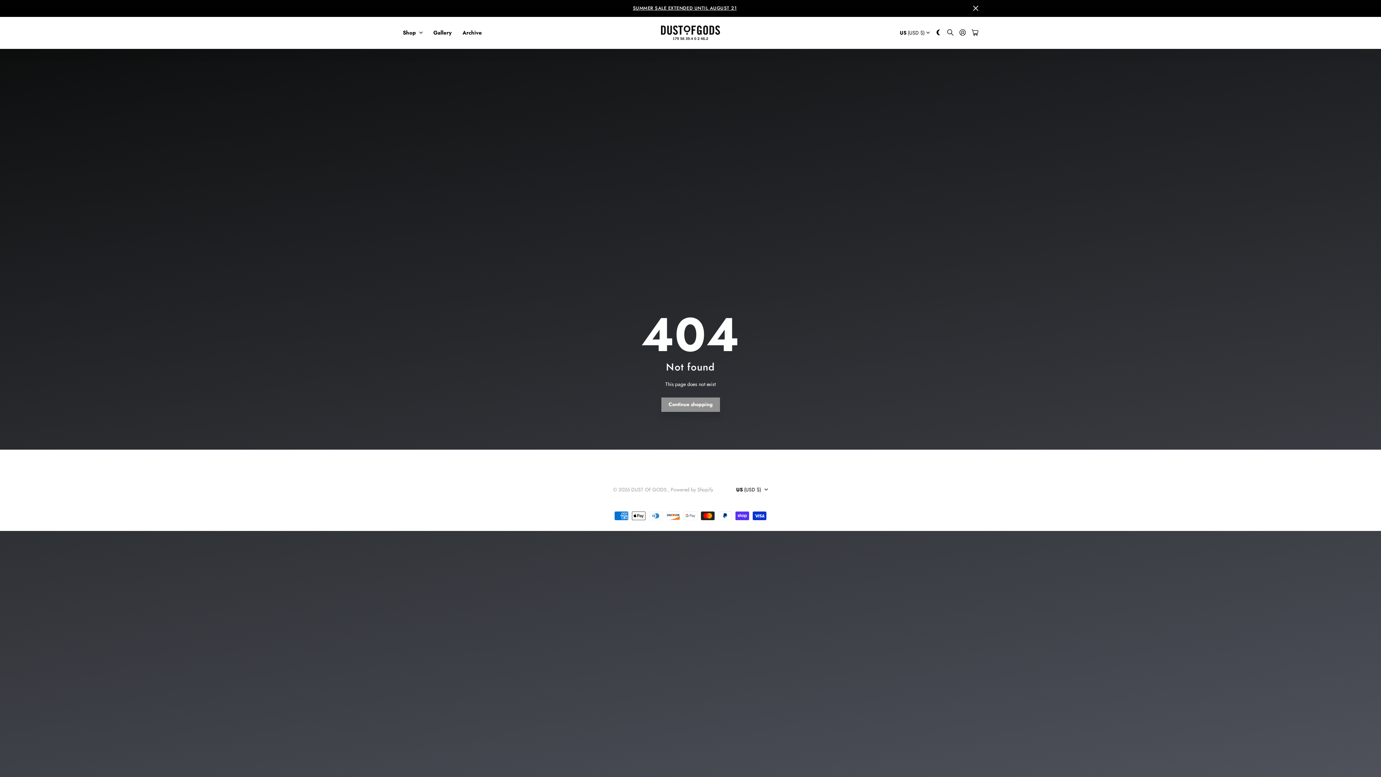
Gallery (442, 33)
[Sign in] (963, 33)
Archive (472, 33)
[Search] (950, 33)
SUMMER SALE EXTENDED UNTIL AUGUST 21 (685, 8)
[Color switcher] (938, 33)
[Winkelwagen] (975, 33)
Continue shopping (691, 404)
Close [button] (975, 8)
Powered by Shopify (692, 489)
